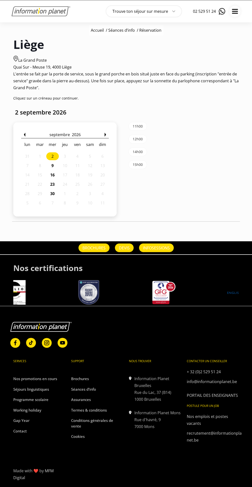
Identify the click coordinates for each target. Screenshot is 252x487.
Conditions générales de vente (92, 423)
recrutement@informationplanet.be (214, 436)
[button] (24, 134)
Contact (20, 431)
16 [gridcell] (52, 175)
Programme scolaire (30, 399)
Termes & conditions (89, 410)
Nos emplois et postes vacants (207, 420)
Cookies (78, 436)
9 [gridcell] (52, 165)
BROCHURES (94, 248)
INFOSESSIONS (156, 248)
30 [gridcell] (52, 193)
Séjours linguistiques (31, 389)
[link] (15, 343)
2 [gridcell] (52, 156)
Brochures (80, 378)
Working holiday (27, 410)
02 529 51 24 (204, 11)
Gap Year (21, 420)
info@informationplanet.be (212, 381)
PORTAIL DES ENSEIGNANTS (212, 395)
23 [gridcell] (52, 184)
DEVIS (124, 248)
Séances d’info (121, 30)
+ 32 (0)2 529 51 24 (204, 371)
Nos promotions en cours (35, 378)
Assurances (81, 399)
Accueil (97, 30)
